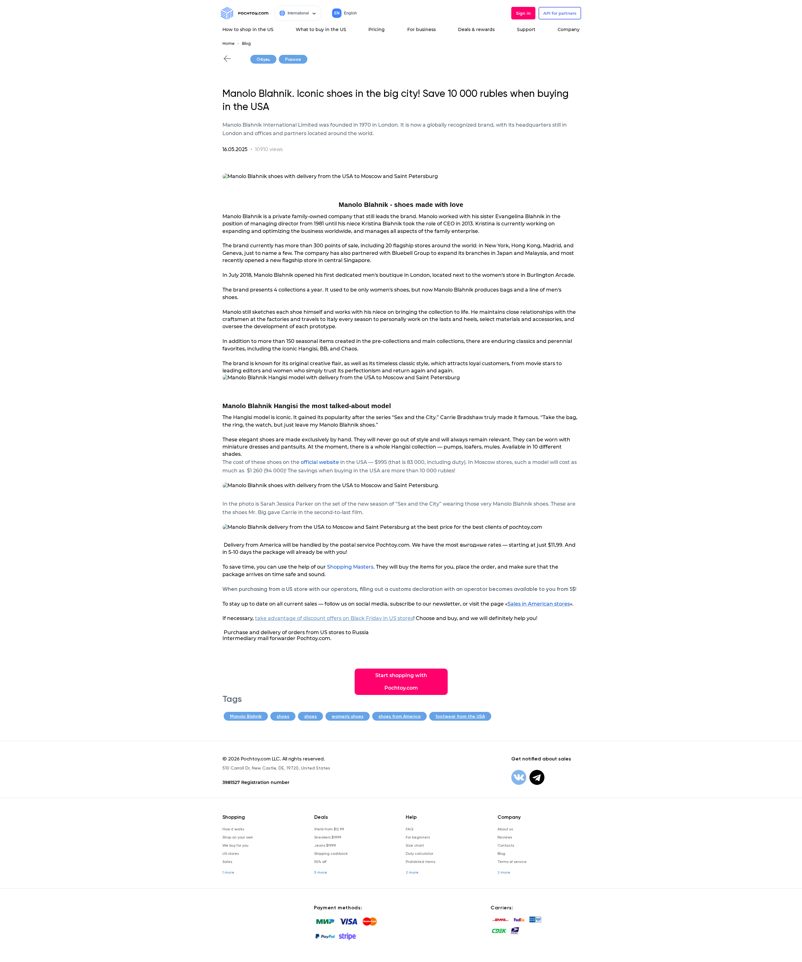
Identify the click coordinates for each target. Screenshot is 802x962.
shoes (283, 716)
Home (228, 43)
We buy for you (235, 845)
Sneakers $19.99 (327, 837)
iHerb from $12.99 (329, 829)
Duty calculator (419, 853)
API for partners (559, 13)
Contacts (505, 845)
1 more (228, 872)
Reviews (504, 837)
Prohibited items (420, 861)
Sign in (523, 13)
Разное (293, 59)
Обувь (263, 59)
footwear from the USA (460, 716)
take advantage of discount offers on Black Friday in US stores (334, 618)
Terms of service (512, 861)
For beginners (418, 837)
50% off (320, 861)
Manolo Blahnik (246, 716)
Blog (246, 43)
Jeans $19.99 (325, 845)
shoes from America (399, 716)
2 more (412, 872)
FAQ (409, 829)
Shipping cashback (331, 853)
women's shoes (347, 716)
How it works (233, 829)
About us (505, 829)
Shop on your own (237, 837)
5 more (320, 872)
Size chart (415, 845)
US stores (230, 853)
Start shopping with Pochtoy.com (401, 681)
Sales (227, 861)
